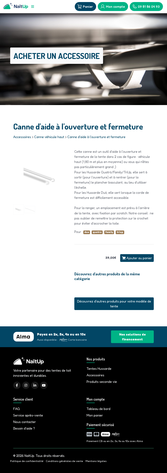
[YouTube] (43, 385)
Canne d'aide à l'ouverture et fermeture (96, 137)
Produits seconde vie (102, 382)
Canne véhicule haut (49, 137)
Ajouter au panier (139, 258)
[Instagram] (26, 385)
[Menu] (32, 6)
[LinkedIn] (34, 385)
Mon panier (95, 415)
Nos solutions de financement (132, 336)
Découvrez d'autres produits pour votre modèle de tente (114, 303)
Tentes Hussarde (99, 369)
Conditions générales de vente (64, 461)
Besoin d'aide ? (24, 428)
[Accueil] (15, 6)
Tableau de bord (98, 409)
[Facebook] (17, 385)
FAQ (16, 409)
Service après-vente (28, 415)
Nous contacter (24, 422)
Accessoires (22, 137)
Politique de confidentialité (26, 461)
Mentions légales (96, 461)
